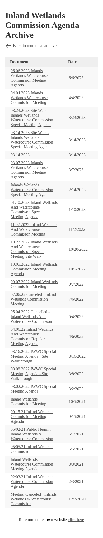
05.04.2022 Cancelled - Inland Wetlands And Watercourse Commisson (31, 317)
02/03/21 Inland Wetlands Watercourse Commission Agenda (32, 482)
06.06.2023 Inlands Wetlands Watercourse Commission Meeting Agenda (29, 77)
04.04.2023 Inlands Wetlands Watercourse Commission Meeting (29, 98)
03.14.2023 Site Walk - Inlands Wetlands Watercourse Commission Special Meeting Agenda (32, 139)
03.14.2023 (20, 155)
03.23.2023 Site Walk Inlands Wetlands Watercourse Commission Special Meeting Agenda (32, 117)
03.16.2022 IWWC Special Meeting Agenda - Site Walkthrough (33, 356)
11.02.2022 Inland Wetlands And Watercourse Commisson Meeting (34, 229)
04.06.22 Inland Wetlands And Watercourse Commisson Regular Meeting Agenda (32, 336)
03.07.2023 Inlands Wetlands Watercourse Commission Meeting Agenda (29, 169)
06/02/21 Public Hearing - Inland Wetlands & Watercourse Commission (32, 434)
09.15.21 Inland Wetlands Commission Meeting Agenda (32, 417)
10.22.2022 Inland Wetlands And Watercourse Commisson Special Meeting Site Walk (34, 249)
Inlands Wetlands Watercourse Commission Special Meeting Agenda (32, 190)
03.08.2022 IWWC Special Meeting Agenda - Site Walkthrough (33, 374)
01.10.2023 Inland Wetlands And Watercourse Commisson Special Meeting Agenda (34, 209)
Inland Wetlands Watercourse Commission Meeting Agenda (32, 464)
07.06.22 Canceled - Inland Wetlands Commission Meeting (33, 299)
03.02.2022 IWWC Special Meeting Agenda (33, 388)
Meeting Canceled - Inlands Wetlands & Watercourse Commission (34, 499)
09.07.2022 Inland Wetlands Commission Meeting (34, 284)
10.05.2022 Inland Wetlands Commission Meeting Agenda (34, 269)
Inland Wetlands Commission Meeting (28, 401)
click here (76, 519)
